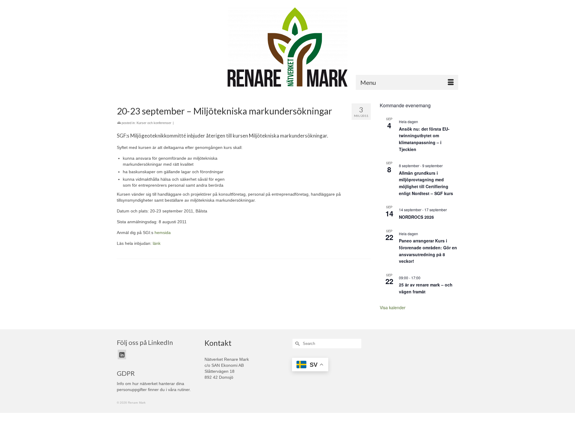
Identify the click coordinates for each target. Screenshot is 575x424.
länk (157, 243)
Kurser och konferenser (154, 123)
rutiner (184, 389)
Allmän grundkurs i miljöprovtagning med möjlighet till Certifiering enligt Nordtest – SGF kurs (426, 183)
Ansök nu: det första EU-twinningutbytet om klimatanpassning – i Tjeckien (424, 139)
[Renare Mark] (287, 47)
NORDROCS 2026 (416, 217)
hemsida (163, 232)
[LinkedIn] (122, 354)
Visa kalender (392, 307)
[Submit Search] (296, 343)
